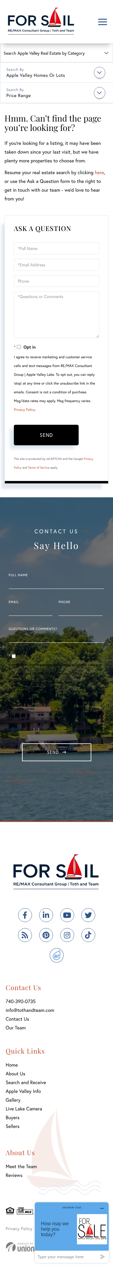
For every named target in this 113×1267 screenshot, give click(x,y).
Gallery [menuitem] (13, 1100)
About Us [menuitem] (15, 1073)
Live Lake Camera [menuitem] (24, 1109)
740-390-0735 (21, 1001)
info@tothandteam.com (30, 1010)
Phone (64, 602)
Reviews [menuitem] (14, 1175)
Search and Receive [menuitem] (26, 1082)
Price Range (18, 96)
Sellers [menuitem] (13, 1126)
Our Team (16, 1028)
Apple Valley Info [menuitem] (23, 1091)
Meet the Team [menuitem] (21, 1166)
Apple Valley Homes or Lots (35, 75)
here (99, 172)
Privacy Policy (24, 410)
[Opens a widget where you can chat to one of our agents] (72, 1232)
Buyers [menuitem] (13, 1117)
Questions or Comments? (33, 629)
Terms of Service (38, 467)
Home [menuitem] (12, 1065)
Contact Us (17, 1019)
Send (46, 435)
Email (14, 602)
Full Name (18, 575)
